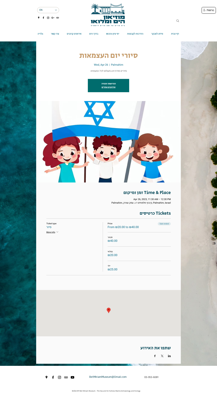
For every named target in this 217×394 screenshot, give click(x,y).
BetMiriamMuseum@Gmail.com (108, 377)
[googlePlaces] (38, 17)
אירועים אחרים (108, 87)
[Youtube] (72, 377)
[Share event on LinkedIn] (169, 356)
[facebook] (43, 17)
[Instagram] (48, 17)
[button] (93, 34)
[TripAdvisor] (57, 17)
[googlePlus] (52, 17)
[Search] (178, 21)
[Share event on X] (162, 356)
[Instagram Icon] (59, 377)
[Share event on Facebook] (155, 356)
